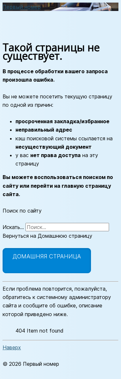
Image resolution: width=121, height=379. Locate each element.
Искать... (13, 227)
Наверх (12, 347)
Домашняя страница (47, 256)
